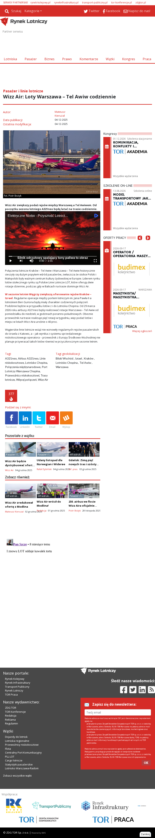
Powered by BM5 (38, 833)
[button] (140, 244)
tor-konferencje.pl (121, 2)
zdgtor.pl (140, 2)
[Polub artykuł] (11, 420)
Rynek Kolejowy (14, 679)
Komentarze (89, 59)
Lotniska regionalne (17, 741)
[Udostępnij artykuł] (25, 420)
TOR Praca (11, 694)
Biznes (49, 59)
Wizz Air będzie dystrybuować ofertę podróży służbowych (19, 465)
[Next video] (21, 261)
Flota (8, 749)
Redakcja (10, 715)
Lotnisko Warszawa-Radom (22, 768)
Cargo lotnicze (13, 760)
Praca (147, 59)
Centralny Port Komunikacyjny (23, 752)
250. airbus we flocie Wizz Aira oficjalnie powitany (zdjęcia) (82, 505)
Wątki (110, 59)
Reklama (10, 719)
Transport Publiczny (17, 686)
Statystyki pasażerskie (19, 764)
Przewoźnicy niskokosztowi (22, 744)
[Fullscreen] (95, 261)
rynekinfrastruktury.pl (66, 2)
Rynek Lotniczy (14, 690)
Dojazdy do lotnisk (16, 737)
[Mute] (31, 261)
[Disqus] (52, 587)
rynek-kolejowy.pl (40, 2)
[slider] (53, 256)
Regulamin (11, 723)
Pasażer (31, 59)
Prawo (67, 59)
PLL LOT (9, 756)
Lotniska (10, 59)
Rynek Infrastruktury (17, 682)
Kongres (128, 59)
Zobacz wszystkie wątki (17, 775)
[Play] (10, 261)
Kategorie (31, 11)
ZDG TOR (10, 707)
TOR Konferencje (15, 712)
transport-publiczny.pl (95, 2)
